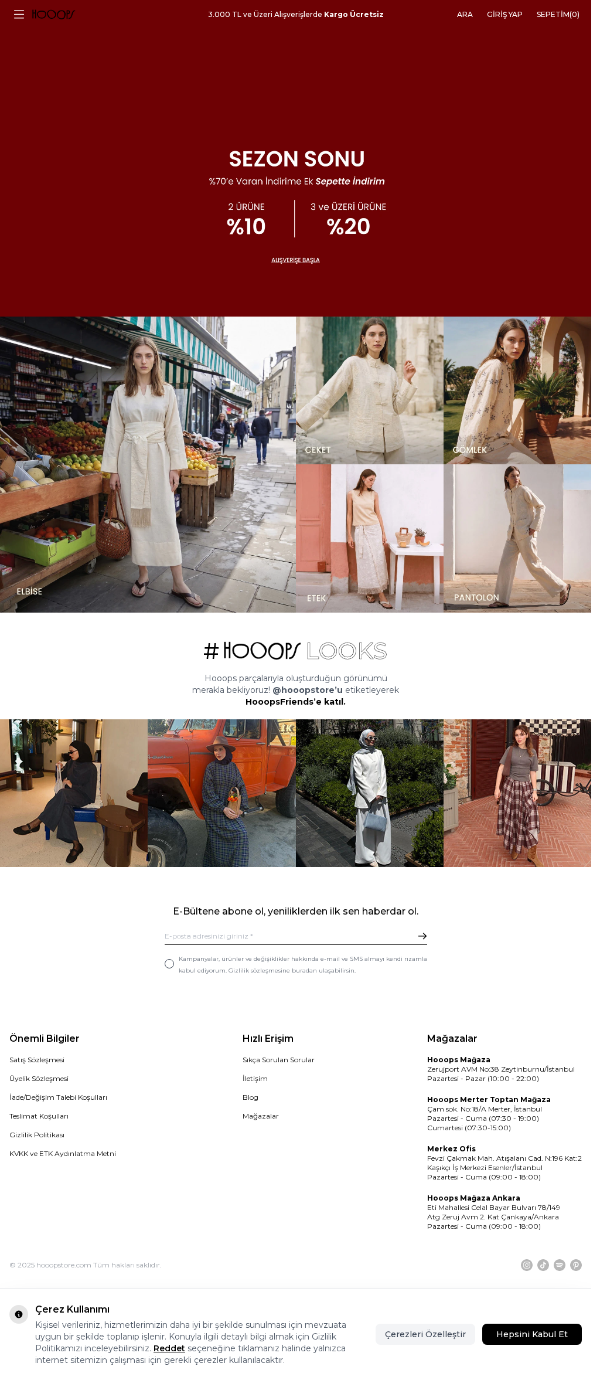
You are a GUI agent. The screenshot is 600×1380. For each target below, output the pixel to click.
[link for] (74, 793)
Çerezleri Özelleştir (425, 1334)
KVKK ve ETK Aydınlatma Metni (62, 1153)
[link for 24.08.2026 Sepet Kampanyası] (295, 158)
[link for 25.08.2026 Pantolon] (517, 538)
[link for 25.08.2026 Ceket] (370, 390)
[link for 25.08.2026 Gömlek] (517, 390)
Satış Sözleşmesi (36, 1059)
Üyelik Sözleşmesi (39, 1078)
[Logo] (54, 14)
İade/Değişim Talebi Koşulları (58, 1097)
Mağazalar (261, 1116)
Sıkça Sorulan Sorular (279, 1059)
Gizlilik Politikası (36, 1134)
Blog (250, 1097)
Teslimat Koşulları (39, 1116)
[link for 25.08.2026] (148, 465)
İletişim (255, 1078)
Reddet (169, 1348)
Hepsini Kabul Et (532, 1334)
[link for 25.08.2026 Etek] (370, 538)
